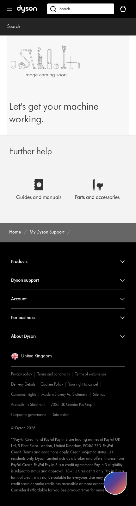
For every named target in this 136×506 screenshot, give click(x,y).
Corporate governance (28, 414)
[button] (31, 356)
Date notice (60, 414)
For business (23, 317)
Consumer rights (23, 394)
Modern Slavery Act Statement (64, 394)
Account (19, 299)
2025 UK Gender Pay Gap (71, 404)
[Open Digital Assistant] (115, 483)
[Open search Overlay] (80, 8)
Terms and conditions (53, 374)
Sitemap (99, 394)
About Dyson (23, 336)
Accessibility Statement (28, 404)
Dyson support (25, 280)
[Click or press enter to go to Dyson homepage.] (27, 11)
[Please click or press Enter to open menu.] (9, 9)
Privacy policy (21, 374)
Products (19, 261)
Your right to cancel (83, 384)
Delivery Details (23, 384)
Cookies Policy (51, 384)
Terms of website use (90, 374)
